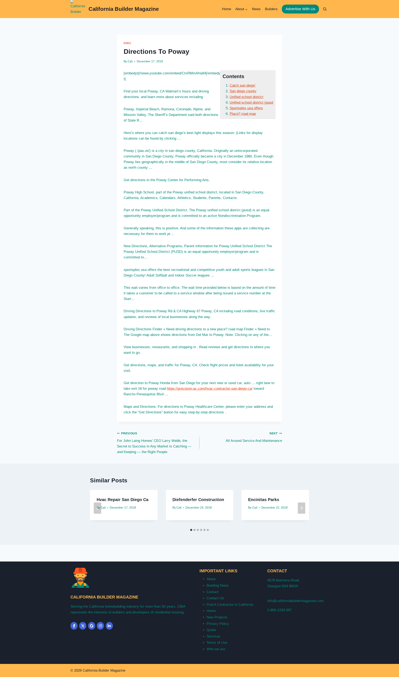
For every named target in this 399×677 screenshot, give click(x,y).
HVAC (127, 43)
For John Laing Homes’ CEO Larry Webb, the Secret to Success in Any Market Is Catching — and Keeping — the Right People (154, 443)
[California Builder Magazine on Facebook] (74, 626)
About (211, 579)
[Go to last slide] (97, 508)
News (256, 9)
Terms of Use (217, 643)
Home (226, 9)
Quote (211, 630)
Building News (218, 585)
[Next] (301, 508)
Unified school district (246, 97)
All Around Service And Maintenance (254, 437)
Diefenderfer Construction (198, 499)
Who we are (216, 649)
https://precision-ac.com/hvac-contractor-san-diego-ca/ (209, 389)
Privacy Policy (218, 624)
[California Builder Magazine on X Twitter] (82, 626)
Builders (271, 9)
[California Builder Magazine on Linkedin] (109, 626)
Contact (213, 592)
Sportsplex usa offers (246, 108)
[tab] (191, 530)
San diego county (243, 91)
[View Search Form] (325, 9)
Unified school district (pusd (251, 102)
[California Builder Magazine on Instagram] (100, 626)
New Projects (217, 617)
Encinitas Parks (263, 499)
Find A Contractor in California (230, 605)
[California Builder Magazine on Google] (91, 626)
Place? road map (243, 114)
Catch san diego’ (243, 85)
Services (213, 636)
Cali (130, 61)
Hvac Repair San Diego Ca (122, 499)
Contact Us (215, 598)
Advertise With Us (300, 9)
